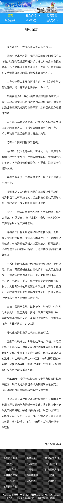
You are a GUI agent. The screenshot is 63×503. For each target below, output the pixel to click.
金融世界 (52, 480)
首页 (10, 15)
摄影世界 (31, 480)
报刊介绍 (31, 15)
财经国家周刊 (52, 469)
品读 (52, 475)
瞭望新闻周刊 (52, 458)
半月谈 (10, 463)
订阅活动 (52, 15)
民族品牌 (10, 20)
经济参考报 (31, 463)
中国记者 (10, 480)
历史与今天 (52, 20)
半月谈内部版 (10, 475)
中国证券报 (52, 463)
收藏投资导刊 (10, 486)
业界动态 (31, 20)
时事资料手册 (31, 475)
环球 (31, 469)
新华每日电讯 (10, 458)
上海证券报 (10, 469)
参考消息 (31, 458)
